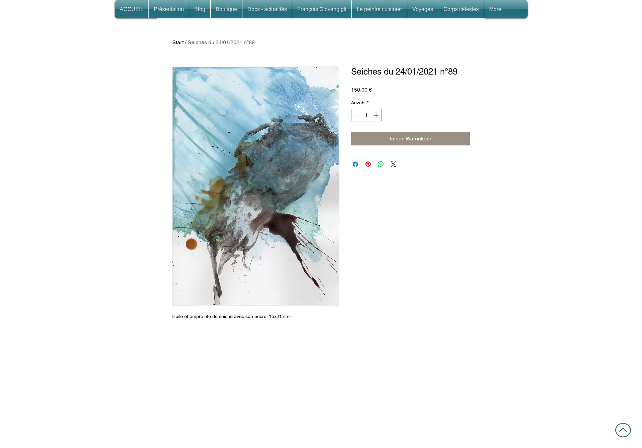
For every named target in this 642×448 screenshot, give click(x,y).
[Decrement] (356, 115)
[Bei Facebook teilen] (355, 164)
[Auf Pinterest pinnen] (368, 164)
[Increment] (376, 115)
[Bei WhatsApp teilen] (381, 164)
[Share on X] (394, 164)
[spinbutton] (366, 115)
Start (178, 42)
